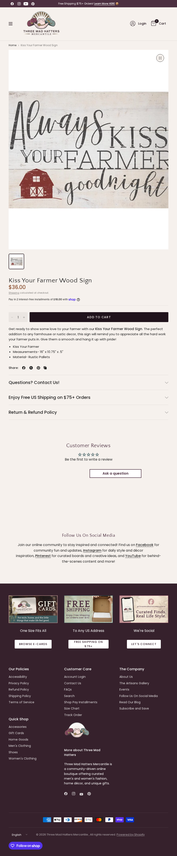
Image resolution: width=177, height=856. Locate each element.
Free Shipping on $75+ (88, 644)
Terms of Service (21, 702)
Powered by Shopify (131, 834)
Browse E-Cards (33, 644)
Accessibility (18, 677)
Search (69, 696)
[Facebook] (12, 3)
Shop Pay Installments (80, 702)
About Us (126, 677)
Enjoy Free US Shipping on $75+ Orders (49, 397)
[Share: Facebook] (24, 368)
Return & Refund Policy (33, 412)
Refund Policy (19, 689)
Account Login (75, 677)
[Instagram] (19, 3)
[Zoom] (160, 58)
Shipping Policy (20, 696)
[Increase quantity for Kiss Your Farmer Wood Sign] (24, 317)
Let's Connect (143, 644)
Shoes (13, 752)
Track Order (73, 715)
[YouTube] (25, 3)
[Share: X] (31, 368)
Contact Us (72, 683)
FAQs (68, 689)
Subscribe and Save (134, 708)
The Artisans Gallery (134, 683)
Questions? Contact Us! (34, 382)
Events (124, 689)
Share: (13, 367)
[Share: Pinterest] (38, 368)
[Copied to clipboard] (45, 368)
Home (12, 45)
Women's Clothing (22, 758)
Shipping (14, 292)
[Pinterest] (32, 3)
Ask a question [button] (115, 473)
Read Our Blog (130, 702)
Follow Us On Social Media (138, 696)
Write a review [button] (61, 473)
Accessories (18, 727)
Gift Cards (16, 733)
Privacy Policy (19, 683)
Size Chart (71, 708)
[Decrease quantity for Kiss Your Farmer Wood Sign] (12, 317)
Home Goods (18, 739)
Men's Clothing (20, 746)
